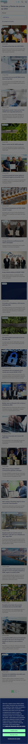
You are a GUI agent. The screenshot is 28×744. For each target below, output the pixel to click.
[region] (14, 721)
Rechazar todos (14, 734)
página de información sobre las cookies (15, 726)
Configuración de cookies (14, 738)
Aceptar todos (14, 730)
